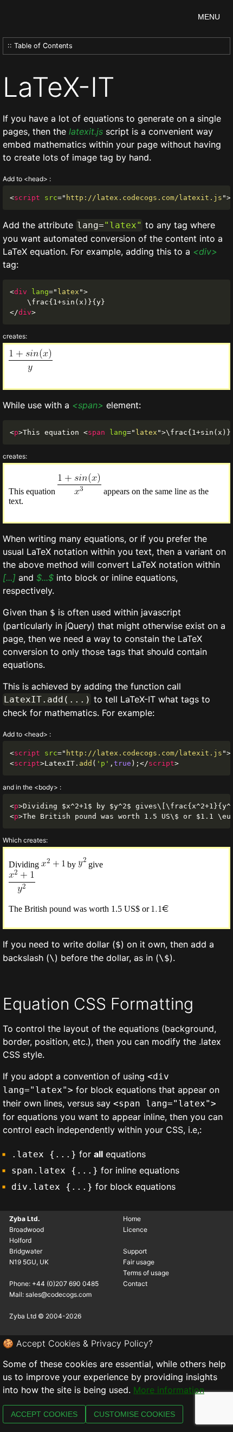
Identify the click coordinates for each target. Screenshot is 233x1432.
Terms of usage (146, 1273)
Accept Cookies (44, 1414)
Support (135, 1251)
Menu (209, 16)
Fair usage (138, 1262)
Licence (135, 1229)
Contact (135, 1283)
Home (132, 1219)
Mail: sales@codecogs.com (50, 1294)
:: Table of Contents (40, 46)
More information (168, 1389)
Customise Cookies (134, 1414)
